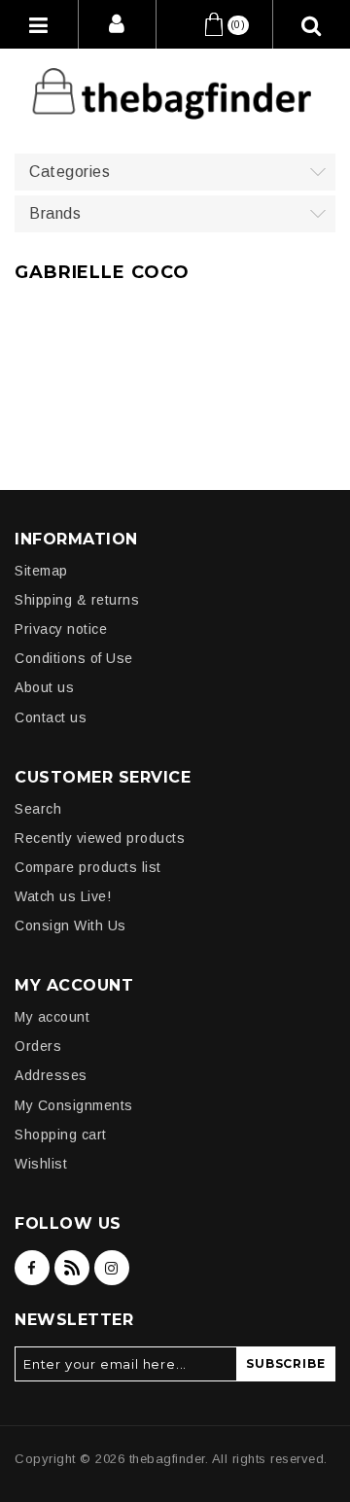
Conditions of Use (74, 658)
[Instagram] (111, 1267)
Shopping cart (61, 1134)
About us (44, 687)
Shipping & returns (77, 600)
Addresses (51, 1075)
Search (38, 809)
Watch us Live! (63, 896)
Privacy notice (61, 629)
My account (52, 1017)
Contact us (51, 717)
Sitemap (41, 570)
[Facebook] (32, 1267)
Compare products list (88, 867)
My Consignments (74, 1105)
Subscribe (285, 1363)
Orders (38, 1046)
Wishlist (41, 1163)
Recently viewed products (100, 838)
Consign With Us (70, 925)
